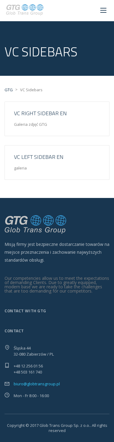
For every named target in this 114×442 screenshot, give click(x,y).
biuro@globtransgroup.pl (37, 384)
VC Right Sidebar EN (40, 113)
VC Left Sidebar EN (39, 157)
